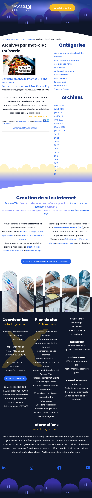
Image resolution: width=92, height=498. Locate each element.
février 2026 (60, 127)
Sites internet (6, 124)
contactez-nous (65, 243)
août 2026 (59, 105)
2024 (56, 138)
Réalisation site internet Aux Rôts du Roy (25, 86)
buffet (24, 127)
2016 (56, 166)
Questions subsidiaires (46, 404)
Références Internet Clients (46, 378)
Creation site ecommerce (66, 60)
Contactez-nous (15, 378)
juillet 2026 (59, 109)
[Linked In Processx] (4, 468)
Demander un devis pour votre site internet (46, 261)
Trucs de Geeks (61, 89)
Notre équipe (46, 401)
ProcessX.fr (11, 203)
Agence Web (46, 374)
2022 (56, 145)
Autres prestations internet (46, 370)
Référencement (61, 74)
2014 (56, 174)
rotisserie (34, 129)
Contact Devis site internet (46, 385)
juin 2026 (58, 112)
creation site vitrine (63, 64)
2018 (56, 159)
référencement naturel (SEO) (68, 227)
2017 (56, 163)
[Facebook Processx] (59, 468)
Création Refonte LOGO (46, 358)
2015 (56, 170)
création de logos (34, 250)
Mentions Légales (46, 416)
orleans (22, 129)
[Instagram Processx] (31, 468)
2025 (56, 134)
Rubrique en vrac (62, 78)
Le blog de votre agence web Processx (18, 39)
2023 (56, 141)
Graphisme (59, 67)
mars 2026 (59, 123)
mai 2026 (58, 116)
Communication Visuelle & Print (69, 53)
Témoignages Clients (46, 381)
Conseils (58, 56)
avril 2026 (58, 119)
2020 (56, 152)
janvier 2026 (60, 130)
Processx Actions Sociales (46, 412)
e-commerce (16, 250)
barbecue (17, 127)
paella (28, 129)
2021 (56, 148)
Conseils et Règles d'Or (46, 408)
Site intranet (60, 82)
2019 (56, 156)
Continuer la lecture (38, 116)
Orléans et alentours (41, 121)
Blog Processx (46, 389)
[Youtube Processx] (88, 468)
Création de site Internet (46, 339)
